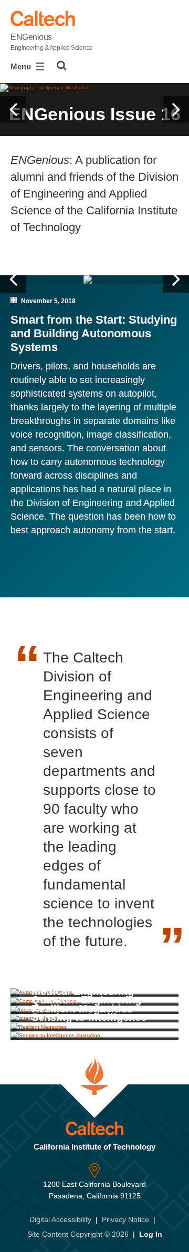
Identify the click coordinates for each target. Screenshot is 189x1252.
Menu (21, 66)
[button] (13, 109)
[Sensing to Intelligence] (94, 1035)
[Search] (62, 65)
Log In (150, 1234)
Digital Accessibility (60, 1219)
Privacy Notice (125, 1219)
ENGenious (51, 42)
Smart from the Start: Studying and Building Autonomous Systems (93, 333)
